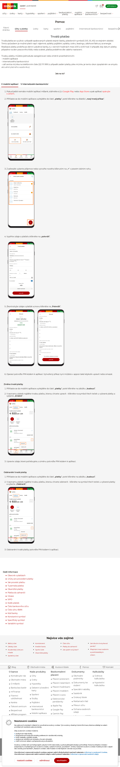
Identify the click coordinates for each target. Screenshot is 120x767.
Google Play (68, 91)
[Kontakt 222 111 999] (96, 6)
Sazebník (77, 693)
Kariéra (14, 702)
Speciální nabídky (81, 689)
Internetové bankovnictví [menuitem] (91, 13)
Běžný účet (12, 643)
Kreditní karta (40, 646)
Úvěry (34, 680)
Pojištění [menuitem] (52, 13)
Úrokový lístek (80, 697)
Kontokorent (40, 643)
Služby (35, 698)
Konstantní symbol (16, 617)
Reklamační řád (80, 701)
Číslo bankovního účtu (18, 606)
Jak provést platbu (16, 582)
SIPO (10, 599)
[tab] (9, 85)
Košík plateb (13, 603)
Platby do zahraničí (70, 646)
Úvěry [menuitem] (12, 13)
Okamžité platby (15, 589)
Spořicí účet (39, 650)
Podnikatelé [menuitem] (31, 6)
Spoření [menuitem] (41, 13)
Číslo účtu (66, 643)
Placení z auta (59, 695)
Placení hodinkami (61, 687)
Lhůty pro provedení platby (20, 579)
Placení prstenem (61, 679)
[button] (101, 6)
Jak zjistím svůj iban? (71, 650)
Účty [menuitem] (4, 13)
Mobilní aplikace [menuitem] (78, 13)
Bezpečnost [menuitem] (105, 13)
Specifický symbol (16, 620)
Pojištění (36, 702)
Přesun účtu (79, 705)
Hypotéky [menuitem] (30, 13)
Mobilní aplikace (39, 713)
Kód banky (13, 613)
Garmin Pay (58, 713)
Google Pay (58, 710)
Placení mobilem (60, 691)
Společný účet (13, 656)
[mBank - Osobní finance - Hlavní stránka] (10, 6)
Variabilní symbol (15, 623)
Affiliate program (18, 714)
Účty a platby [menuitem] (21, 29)
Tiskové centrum (19, 706)
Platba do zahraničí (16, 593)
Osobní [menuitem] (22, 6)
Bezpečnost (16, 710)
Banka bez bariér (18, 688)
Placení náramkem (61, 683)
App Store (84, 91)
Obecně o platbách (17, 575)
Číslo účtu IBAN (15, 610)
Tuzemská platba (16, 586)
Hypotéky (36, 684)
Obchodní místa (18, 680)
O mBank (15, 684)
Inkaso (11, 596)
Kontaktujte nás (18, 676)
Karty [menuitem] (20, 13)
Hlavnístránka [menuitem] (6, 29)
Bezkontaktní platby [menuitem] (65, 13)
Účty (34, 676)
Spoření (35, 694)
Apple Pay (57, 706)
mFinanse (15, 692)
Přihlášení (111, 6)
